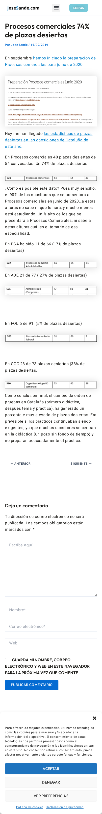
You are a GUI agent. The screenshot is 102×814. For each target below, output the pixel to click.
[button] (94, 718)
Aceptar (51, 768)
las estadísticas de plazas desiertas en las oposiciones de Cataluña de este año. (49, 140)
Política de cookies (30, 807)
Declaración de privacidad (65, 807)
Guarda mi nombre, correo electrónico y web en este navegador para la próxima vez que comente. (47, 666)
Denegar (51, 782)
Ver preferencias (51, 795)
